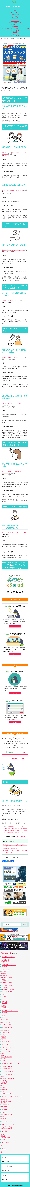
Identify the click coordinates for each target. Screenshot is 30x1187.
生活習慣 (3, 1039)
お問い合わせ (15, 35)
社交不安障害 (5, 981)
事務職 (3, 1087)
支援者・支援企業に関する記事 (10, 1063)
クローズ (3, 1080)
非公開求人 (4, 1112)
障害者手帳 (4, 1099)
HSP (3, 999)
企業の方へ (15, 26)
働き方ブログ (15, 12)
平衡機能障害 (5, 1008)
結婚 (2, 1053)
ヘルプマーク (5, 1049)
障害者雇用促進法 (6, 1101)
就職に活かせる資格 (6, 1128)
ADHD (3, 1016)
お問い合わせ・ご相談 (15, 759)
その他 (3, 1139)
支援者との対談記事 (6, 1066)
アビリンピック (5, 1051)
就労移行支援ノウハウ (8, 957)
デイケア (3, 996)
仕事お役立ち (6, 1142)
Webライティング (6, 1093)
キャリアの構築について (8, 1074)
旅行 (2, 1055)
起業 (2, 1091)
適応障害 (3, 971)
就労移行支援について (15, 23)
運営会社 (15, 32)
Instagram (23, 836)
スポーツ (3, 1060)
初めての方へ (15, 21)
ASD (2, 1017)
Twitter (18, 836)
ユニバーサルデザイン (7, 1047)
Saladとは (15, 18)
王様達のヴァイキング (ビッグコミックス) (13, 250)
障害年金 (3, 1103)
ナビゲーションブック (7, 1114)
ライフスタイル (6, 1044)
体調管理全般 (5, 1032)
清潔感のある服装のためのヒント (12, 848)
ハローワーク (5, 994)
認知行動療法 (5, 1030)
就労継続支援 (5, 962)
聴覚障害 (3, 1006)
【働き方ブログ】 (5, 953)
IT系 (2, 1134)
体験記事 (4, 1001)
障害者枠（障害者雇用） (8, 1078)
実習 (2, 1116)
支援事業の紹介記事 (6, 1068)
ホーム (15, 10)
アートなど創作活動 (6, 1057)
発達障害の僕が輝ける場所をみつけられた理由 (14, 533)
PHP (2, 1146)
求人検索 (15, 16)
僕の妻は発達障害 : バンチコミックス (12, 357)
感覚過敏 (3, 1038)
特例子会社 (4, 1089)
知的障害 (4, 987)
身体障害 (4, 1003)
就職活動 (4, 1109)
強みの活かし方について (8, 1124)
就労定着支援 (5, 960)
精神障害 (4, 967)
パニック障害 (5, 970)
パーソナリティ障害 (6, 977)
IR (1, 1152)
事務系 (3, 1136)
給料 (2, 1085)
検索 (24, 924)
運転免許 (3, 1058)
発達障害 (4, 1012)
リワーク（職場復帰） (8, 991)
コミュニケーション (6, 1126)
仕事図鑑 (4, 1131)
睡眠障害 (3, 973)
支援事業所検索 (15, 14)
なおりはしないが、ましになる (10, 300)
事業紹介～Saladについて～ (10, 1011)
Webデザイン (5, 1084)
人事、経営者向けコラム (9, 965)
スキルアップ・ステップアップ (10, 1121)
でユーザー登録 (19, 752)
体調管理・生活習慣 (7, 1027)
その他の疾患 (5, 1041)
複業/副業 (4, 1082)
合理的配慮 (4, 1106)
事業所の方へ (15, 24)
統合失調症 (4, 975)
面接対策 (3, 1118)
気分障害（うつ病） (6, 982)
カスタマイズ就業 (7, 986)
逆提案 (4, 1149)
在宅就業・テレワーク (8, 989)
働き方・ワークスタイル (9, 1071)
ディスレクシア (5, 1022)
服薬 (2, 1034)
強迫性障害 (4, 979)
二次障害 (3, 1036)
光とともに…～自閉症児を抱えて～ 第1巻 (12, 190)
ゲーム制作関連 (5, 1138)
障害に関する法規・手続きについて (12, 1096)
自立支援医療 (5, 1104)
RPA (2, 1076)
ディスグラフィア (6, 1024)
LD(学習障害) (5, 1019)
